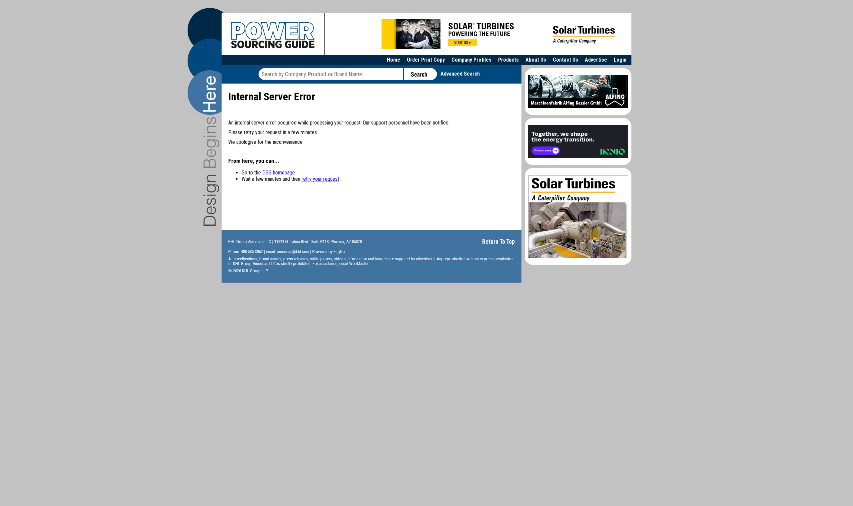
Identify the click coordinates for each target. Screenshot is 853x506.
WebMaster (359, 263)
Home (393, 60)
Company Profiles (471, 60)
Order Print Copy (426, 60)
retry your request (320, 179)
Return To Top (498, 241)
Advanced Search (460, 74)
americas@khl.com (293, 251)
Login (620, 60)
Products (508, 60)
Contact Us (565, 60)
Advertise (596, 60)
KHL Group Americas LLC (249, 241)
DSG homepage (278, 172)
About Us (535, 60)
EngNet (340, 251)
